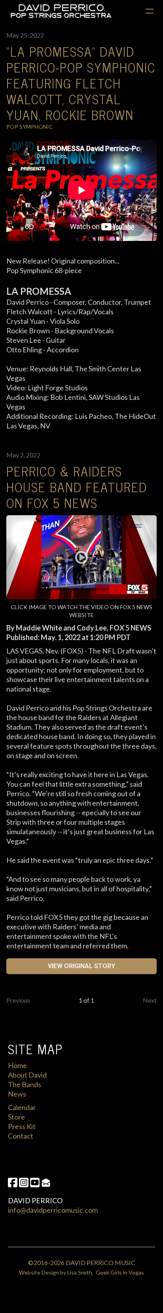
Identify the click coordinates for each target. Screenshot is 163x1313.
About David (27, 1074)
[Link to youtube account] (35, 1182)
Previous (18, 1000)
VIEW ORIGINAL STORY (81, 966)
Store (16, 1116)
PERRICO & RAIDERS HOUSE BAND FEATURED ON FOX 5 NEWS (76, 487)
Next (150, 1000)
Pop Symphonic (29, 126)
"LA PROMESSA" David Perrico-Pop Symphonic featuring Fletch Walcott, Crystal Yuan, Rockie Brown (80, 83)
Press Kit (22, 1126)
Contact (20, 1135)
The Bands (24, 1084)
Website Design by (43, 1272)
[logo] (60, 11)
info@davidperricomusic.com (53, 1210)
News (17, 1093)
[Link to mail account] (46, 1182)
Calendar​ (22, 1107)
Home (17, 1065)
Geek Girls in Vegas (120, 1272)
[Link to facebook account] (12, 1182)
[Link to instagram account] (23, 1182)
